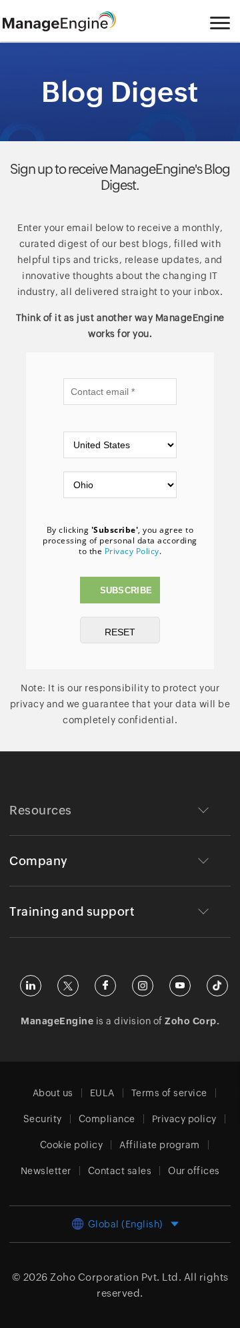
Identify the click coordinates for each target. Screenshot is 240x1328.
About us (53, 1093)
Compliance (107, 1119)
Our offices (194, 1170)
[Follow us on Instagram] (142, 985)
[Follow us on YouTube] (180, 985)
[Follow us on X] (68, 985)
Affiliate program (159, 1145)
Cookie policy (71, 1145)
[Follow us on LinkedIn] (30, 985)
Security (42, 1119)
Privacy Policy (132, 551)
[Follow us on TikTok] (217, 985)
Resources (40, 810)
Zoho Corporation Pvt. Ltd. (115, 1277)
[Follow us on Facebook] (105, 985)
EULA (102, 1093)
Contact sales (120, 1170)
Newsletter (46, 1170)
